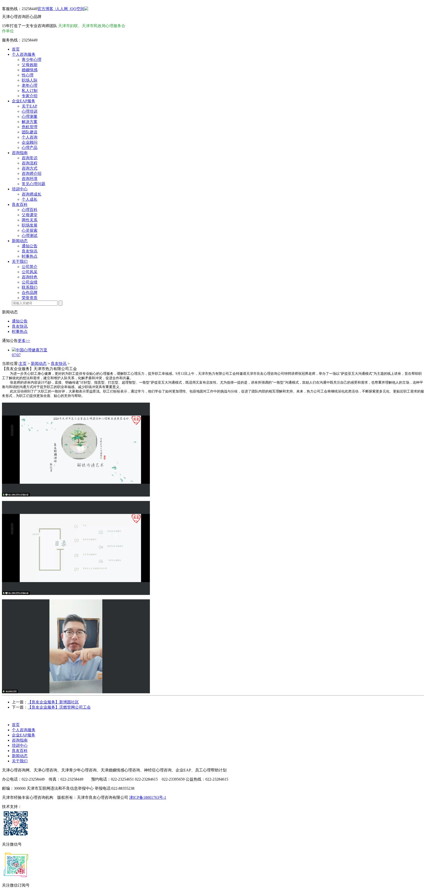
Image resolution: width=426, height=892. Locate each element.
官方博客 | (46, 9)
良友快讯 (59, 363)
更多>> (24, 341)
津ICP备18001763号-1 (147, 797)
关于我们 (20, 761)
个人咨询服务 (24, 730)
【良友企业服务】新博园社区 (53, 702)
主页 (23, 363)
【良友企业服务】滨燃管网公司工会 (59, 707)
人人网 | (63, 9)
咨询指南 (20, 740)
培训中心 (20, 745)
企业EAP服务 (23, 735)
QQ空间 (77, 9)
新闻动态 (39, 363)
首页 (16, 725)
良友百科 (20, 751)
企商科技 (29, 806)
